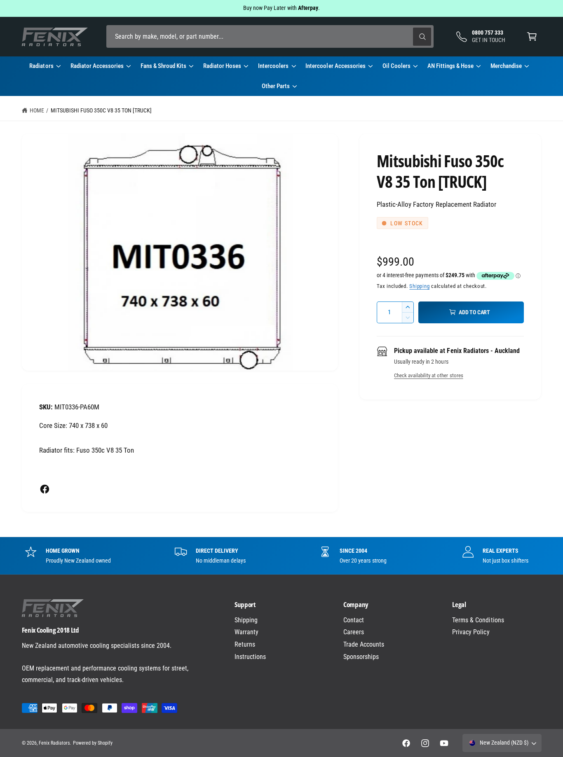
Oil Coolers (396, 66)
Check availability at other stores (428, 375)
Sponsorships (361, 657)
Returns (245, 644)
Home (37, 110)
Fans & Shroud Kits (163, 66)
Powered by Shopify (93, 743)
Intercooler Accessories (335, 66)
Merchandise (506, 66)
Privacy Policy (470, 632)
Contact (353, 620)
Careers (353, 632)
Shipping (419, 286)
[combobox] (270, 36)
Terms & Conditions (478, 620)
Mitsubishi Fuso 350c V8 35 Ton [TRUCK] (101, 110)
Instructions (250, 657)
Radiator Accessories (97, 66)
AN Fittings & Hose (450, 66)
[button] (532, 36)
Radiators (41, 66)
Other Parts (276, 86)
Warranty (246, 632)
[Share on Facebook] (44, 489)
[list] (281, 555)
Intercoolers (273, 66)
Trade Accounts (363, 644)
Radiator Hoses (222, 66)
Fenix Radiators (54, 743)
